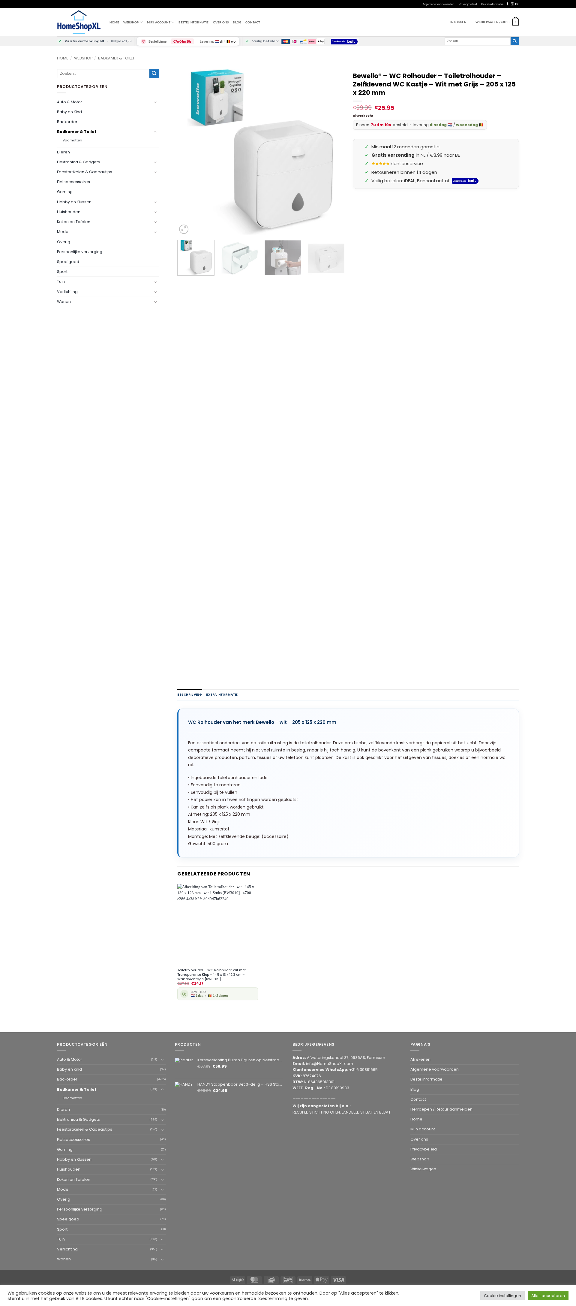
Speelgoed (68, 261)
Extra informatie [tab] (222, 694)
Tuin (61, 281)
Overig (63, 241)
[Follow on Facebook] (507, 4)
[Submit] (515, 41)
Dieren (63, 152)
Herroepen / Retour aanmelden (441, 1109)
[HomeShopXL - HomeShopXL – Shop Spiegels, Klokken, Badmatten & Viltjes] (78, 22)
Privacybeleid (468, 4)
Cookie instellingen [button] (502, 1295)
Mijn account (158, 22)
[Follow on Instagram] (512, 4)
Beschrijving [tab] (189, 694)
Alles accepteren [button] (548, 1295)
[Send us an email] (516, 4)
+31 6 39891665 (363, 1069)
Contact (252, 22)
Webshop (83, 58)
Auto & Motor (69, 101)
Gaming (65, 191)
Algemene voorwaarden (438, 4)
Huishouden (68, 211)
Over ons (221, 22)
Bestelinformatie (492, 4)
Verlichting (67, 291)
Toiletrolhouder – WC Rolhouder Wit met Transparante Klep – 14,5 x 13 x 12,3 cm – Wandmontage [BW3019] (211, 974)
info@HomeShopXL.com (329, 1063)
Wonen (64, 301)
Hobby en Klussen (74, 201)
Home (114, 22)
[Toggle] (155, 102)
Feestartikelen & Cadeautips (84, 171)
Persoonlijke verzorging (79, 251)
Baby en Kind (69, 111)
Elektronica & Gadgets (78, 162)
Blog (237, 22)
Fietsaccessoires (73, 181)
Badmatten (72, 140)
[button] (497, 22)
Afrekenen (420, 1059)
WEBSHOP (131, 22)
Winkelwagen (423, 1168)
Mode (62, 231)
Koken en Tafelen (73, 221)
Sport (62, 271)
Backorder (67, 121)
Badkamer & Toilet (116, 58)
